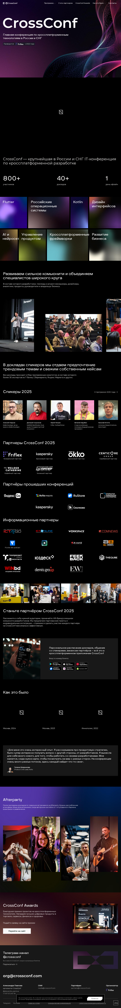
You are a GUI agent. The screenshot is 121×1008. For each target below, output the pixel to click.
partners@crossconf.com (80, 988)
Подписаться (9, 964)
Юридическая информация (59, 1003)
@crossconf (12, 957)
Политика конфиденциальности (92, 1003)
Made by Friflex (34, 1003)
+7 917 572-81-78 (9, 993)
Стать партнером (65, 3)
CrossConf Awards (83, 3)
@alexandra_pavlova (11, 991)
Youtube (16, 1003)
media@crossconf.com (46, 988)
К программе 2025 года (104, 392)
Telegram (6, 1003)
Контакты (112, 3)
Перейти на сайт (16, 931)
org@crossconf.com (22, 976)
